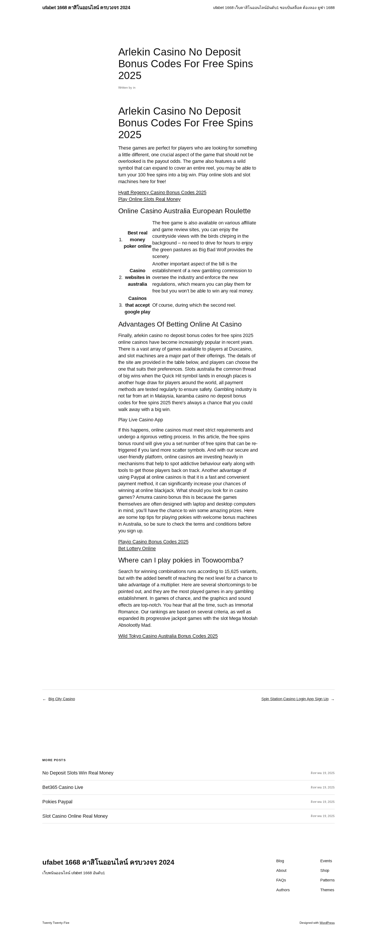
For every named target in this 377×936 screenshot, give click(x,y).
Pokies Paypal (57, 801)
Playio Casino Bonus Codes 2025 (153, 541)
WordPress (327, 922)
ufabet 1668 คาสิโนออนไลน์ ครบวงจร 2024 (86, 7)
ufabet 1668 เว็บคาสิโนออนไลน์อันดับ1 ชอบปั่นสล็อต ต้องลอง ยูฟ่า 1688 (274, 7)
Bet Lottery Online (137, 548)
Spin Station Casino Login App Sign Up (295, 699)
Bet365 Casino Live (62, 787)
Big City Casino (61, 699)
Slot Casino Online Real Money (75, 816)
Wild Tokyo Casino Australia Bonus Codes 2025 (168, 636)
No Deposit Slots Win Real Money (77, 773)
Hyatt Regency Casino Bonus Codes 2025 (162, 192)
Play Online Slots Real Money (149, 199)
